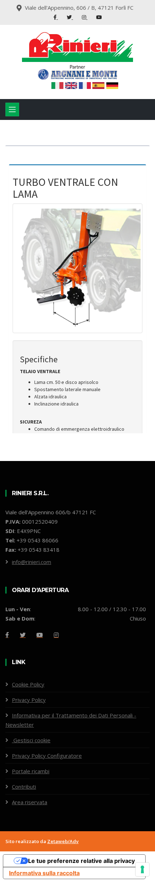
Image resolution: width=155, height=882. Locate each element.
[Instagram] (85, 17)
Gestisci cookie (31, 740)
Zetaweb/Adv (63, 841)
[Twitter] (70, 17)
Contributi (24, 786)
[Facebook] (55, 17)
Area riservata (29, 802)
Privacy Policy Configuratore (47, 755)
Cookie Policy (28, 684)
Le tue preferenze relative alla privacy (81, 860)
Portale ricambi (30, 771)
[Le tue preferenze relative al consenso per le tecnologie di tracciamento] (142, 869)
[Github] (56, 634)
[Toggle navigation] (12, 109)
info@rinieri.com (31, 561)
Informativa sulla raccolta (44, 873)
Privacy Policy (29, 699)
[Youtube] (99, 17)
